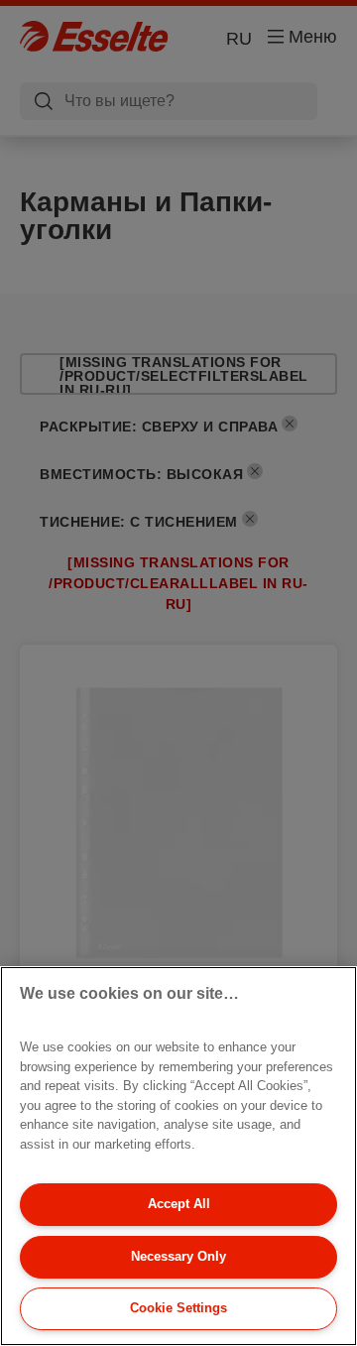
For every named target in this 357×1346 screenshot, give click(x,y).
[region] (178, 1156)
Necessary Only (178, 1256)
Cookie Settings (178, 1307)
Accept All (179, 1203)
